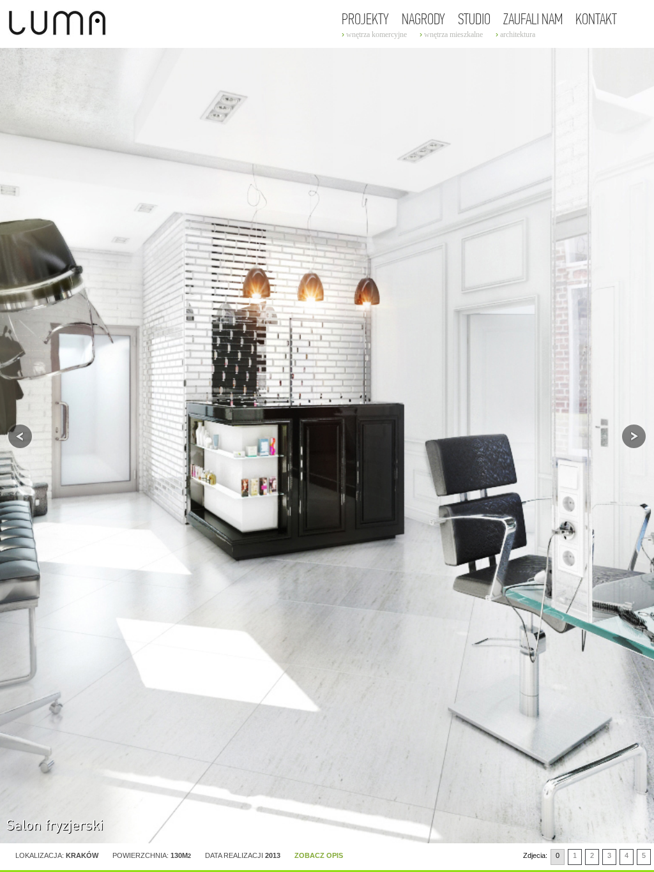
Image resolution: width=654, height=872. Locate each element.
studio (474, 20)
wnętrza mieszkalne (453, 34)
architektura (517, 34)
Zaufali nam (533, 20)
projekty (365, 20)
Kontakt (596, 20)
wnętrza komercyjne (376, 34)
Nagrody (423, 20)
